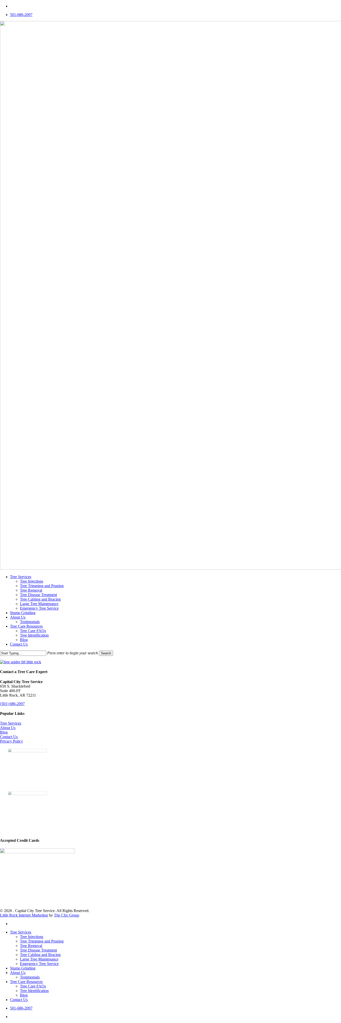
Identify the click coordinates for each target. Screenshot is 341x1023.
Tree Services (10, 723)
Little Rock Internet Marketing (24, 915)
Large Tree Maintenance (39, 959)
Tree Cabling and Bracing (40, 955)
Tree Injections (31, 937)
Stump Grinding (22, 968)
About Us (7, 728)
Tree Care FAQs (33, 986)
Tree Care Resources (26, 982)
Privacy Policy (11, 741)
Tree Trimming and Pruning (42, 941)
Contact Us (9, 737)
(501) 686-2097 (12, 704)
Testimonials (30, 977)
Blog (4, 732)
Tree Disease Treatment (38, 950)
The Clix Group (66, 915)
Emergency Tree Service (39, 964)
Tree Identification (34, 991)
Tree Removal (31, 946)
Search (106, 653)
